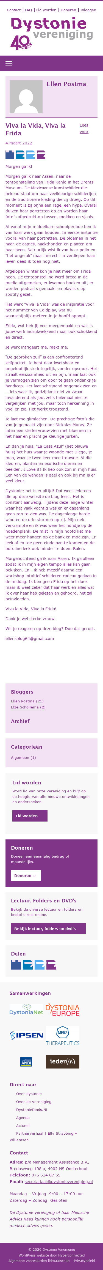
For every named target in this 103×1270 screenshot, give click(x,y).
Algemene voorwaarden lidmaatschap (39, 1261)
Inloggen (88, 10)
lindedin (20, 154)
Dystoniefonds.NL (32, 1109)
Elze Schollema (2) (28, 707)
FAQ (28, 10)
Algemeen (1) (23, 757)
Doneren (68, 10)
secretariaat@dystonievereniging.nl (59, 1181)
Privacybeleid (84, 1261)
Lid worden (46, 10)
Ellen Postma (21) (27, 701)
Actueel (23, 1125)
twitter (30, 154)
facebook (9, 154)
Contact (14, 10)
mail (41, 154)
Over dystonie (29, 1093)
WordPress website (34, 1255)
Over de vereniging (33, 1101)
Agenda (23, 1117)
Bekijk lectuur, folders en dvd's (45, 928)
